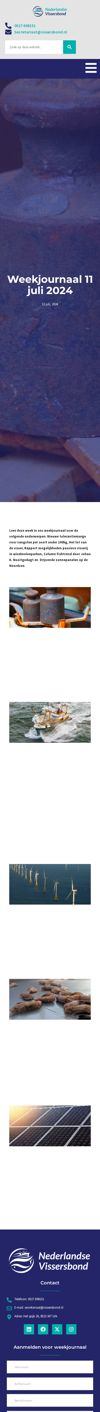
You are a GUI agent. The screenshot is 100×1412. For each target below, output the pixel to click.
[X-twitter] (57, 1329)
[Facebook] (43, 1329)
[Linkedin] (29, 1329)
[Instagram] (71, 1329)
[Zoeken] (69, 47)
